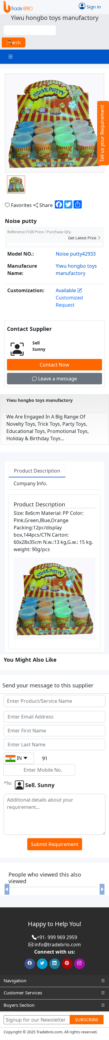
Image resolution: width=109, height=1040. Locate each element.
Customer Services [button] (23, 993)
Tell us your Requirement (102, 133)
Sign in (93, 6)
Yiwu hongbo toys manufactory (39, 400)
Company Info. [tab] (30, 483)
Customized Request (69, 301)
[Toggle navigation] (11, 56)
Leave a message (57, 378)
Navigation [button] (15, 980)
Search (14, 42)
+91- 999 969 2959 (57, 937)
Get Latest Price (82, 238)
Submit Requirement (54, 844)
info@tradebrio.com (58, 944)
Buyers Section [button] (19, 1005)
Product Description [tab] (37, 470)
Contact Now (54, 364)
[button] (7, 889)
